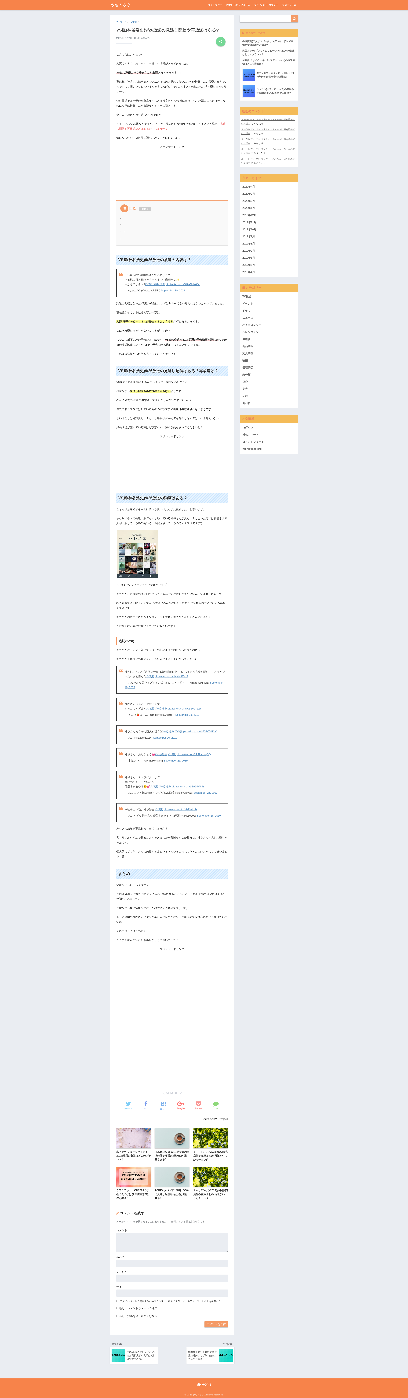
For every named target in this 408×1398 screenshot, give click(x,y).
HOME (206, 1384)
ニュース (247, 317)
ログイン (247, 427)
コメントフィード (253, 441)
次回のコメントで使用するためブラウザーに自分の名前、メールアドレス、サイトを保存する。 (171, 1301)
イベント (247, 303)
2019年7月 (248, 250)
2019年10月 (249, 229)
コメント (121, 1230)
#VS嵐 (149, 284)
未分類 (246, 374)
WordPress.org (252, 448)
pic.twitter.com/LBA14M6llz (188, 786)
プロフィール (289, 4)
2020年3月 (248, 193)
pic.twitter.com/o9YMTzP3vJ (200, 731)
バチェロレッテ (251, 324)
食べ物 (246, 403)
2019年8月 (248, 243)
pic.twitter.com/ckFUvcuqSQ (194, 754)
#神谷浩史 (159, 284)
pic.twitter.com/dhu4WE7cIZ (171, 676)
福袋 (245, 381)
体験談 (246, 339)
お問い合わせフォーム (238, 4)
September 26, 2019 (187, 714)
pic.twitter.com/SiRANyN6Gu (183, 284)
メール (121, 1272)
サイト (120, 1286)
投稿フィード (250, 434)
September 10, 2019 (173, 290)
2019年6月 (248, 257)
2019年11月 (249, 222)
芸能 (245, 396)
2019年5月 (248, 264)
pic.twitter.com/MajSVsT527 (184, 708)
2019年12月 (249, 215)
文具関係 (247, 353)
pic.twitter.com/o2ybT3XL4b (180, 809)
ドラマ (246, 310)
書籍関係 (247, 367)
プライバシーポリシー (266, 4)
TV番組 (223, 1119)
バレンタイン (250, 332)
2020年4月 (248, 186)
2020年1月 (248, 208)
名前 (120, 1257)
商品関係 (247, 346)
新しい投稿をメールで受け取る (138, 1316)
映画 (245, 360)
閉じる (145, 209)
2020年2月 (248, 201)
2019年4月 (248, 272)
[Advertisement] (172, 172)
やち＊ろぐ (121, 5)
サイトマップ (215, 4)
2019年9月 (248, 236)
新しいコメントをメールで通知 (138, 1308)
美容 (245, 388)
